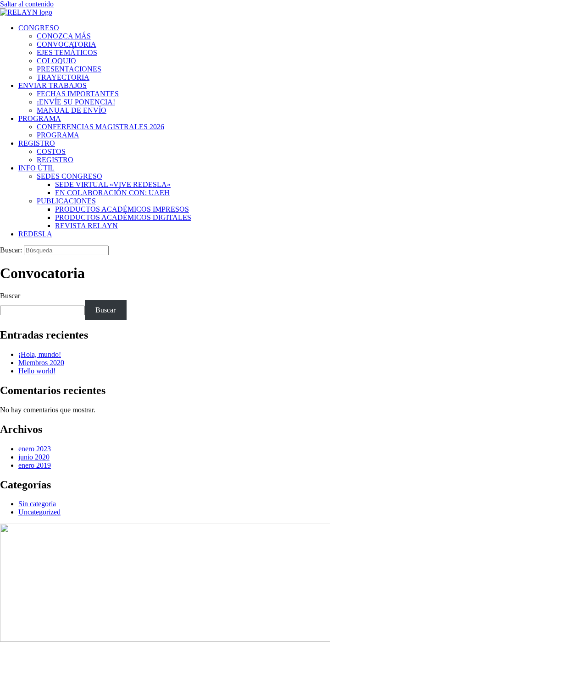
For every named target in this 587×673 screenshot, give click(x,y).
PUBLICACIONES (66, 201)
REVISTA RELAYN (86, 226)
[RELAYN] (26, 12)
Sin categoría (37, 504)
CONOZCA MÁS (64, 36)
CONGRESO (38, 28)
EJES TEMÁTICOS (67, 52)
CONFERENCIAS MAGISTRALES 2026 (100, 127)
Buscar (10, 296)
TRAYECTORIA (63, 77)
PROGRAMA (39, 118)
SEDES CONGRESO (69, 176)
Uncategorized (39, 512)
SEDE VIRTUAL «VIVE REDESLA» (113, 184)
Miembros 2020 (41, 363)
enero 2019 (34, 465)
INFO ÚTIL (36, 168)
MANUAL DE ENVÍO (71, 110)
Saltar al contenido (27, 4)
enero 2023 (34, 449)
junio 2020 (34, 457)
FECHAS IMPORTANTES (78, 94)
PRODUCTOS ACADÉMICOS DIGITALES (123, 217)
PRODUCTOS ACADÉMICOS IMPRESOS (122, 209)
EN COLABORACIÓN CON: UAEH (112, 193)
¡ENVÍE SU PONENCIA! (76, 102)
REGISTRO (36, 143)
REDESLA (35, 234)
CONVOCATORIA (66, 44)
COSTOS (51, 151)
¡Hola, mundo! (39, 354)
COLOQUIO (56, 61)
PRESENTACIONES (69, 69)
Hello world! (36, 371)
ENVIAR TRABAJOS (52, 85)
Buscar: (11, 250)
